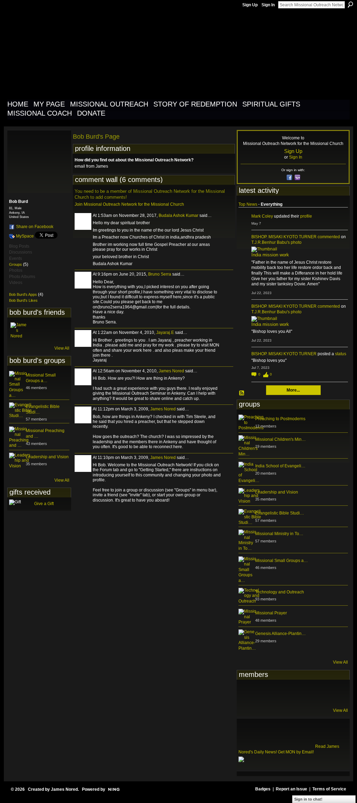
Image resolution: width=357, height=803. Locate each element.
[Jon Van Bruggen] (281, 693)
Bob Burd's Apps (23, 294)
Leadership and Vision (47, 456)
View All (61, 348)
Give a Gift (44, 503)
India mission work (270, 254)
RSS (242, 393)
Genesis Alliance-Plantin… (280, 633)
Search (350, 4)
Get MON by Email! (296, 752)
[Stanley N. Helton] (298, 693)
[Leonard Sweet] (246, 693)
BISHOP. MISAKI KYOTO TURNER (284, 236)
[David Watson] (264, 693)
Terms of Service (329, 789)
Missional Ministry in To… (279, 533)
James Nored (171, 370)
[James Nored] (18, 330)
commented (329, 236)
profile (306, 216)
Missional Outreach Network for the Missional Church (133, 54)
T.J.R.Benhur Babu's (270, 242)
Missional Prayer (271, 613)
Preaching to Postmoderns (280, 418)
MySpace (25, 236)
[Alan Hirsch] (332, 693)
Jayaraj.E (165, 332)
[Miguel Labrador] (315, 693)
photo (296, 242)
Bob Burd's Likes (23, 300)
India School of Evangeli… (280, 465)
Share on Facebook (34, 226)
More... (293, 390)
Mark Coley (262, 216)
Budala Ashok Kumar (178, 215)
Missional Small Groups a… (41, 378)
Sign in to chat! (308, 799)
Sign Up (250, 4)
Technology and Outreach (279, 592)
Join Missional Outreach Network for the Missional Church (129, 204)
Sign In (268, 4)
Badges (263, 789)
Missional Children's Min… (280, 439)
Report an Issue (291, 789)
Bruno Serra (159, 274)
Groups (15, 264)
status (340, 353)
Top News (247, 204)
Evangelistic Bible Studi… (279, 513)
